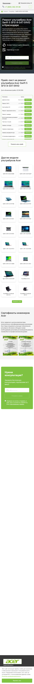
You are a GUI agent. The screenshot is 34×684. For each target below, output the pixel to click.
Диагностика (5, 100)
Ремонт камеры (6, 114)
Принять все (17, 680)
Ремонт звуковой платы (9, 110)
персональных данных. (20, 68)
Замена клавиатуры (7, 129)
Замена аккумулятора (8, 132)
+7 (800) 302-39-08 (12, 7)
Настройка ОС (6, 107)
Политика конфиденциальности (11, 676)
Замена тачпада (6, 125)
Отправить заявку (17, 63)
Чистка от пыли (6, 121)
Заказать (28, 99)
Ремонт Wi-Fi (5, 103)
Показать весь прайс (17, 144)
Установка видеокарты (8, 136)
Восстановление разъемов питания (9, 118)
